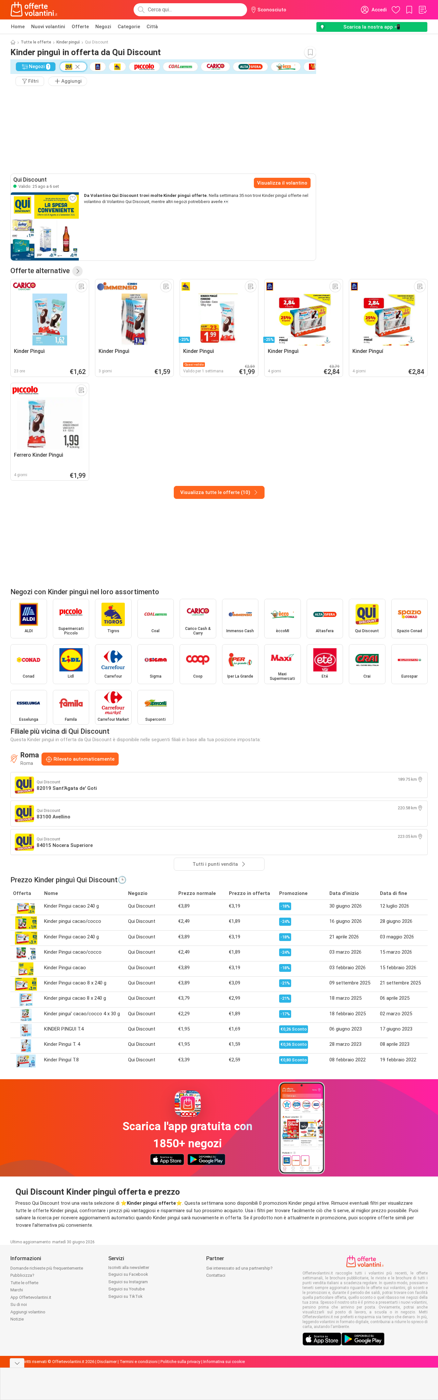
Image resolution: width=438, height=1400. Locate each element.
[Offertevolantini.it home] (34, 10)
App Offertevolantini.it (30, 1297)
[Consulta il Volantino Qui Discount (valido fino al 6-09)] (45, 226)
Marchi (16, 1289)
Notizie (17, 1319)
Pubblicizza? (22, 1275)
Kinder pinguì (68, 42)
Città (152, 27)
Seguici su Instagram (128, 1281)
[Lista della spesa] (422, 10)
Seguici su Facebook (128, 1274)
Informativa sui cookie (224, 1361)
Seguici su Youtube (126, 1288)
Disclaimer (107, 1361)
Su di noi (18, 1304)
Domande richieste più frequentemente (46, 1268)
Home (18, 27)
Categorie (129, 27)
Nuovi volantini (48, 27)
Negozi (103, 27)
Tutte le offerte (36, 42)
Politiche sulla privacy (180, 1361)
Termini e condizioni (139, 1361)
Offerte (80, 27)
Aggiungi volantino (27, 1311)
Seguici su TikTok (125, 1296)
